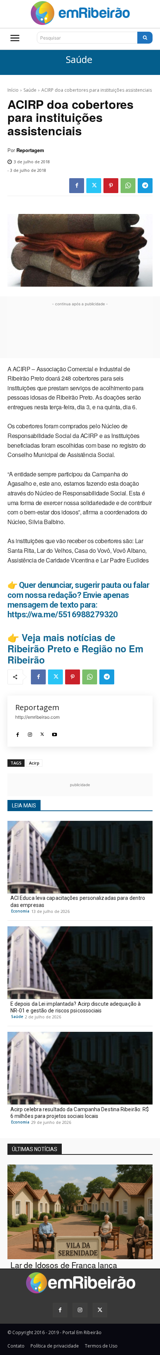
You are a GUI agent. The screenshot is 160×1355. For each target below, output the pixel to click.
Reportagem (30, 150)
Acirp (34, 763)
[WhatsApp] (128, 185)
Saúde (79, 60)
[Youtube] (54, 732)
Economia (20, 911)
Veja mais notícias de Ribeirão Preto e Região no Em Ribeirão (75, 649)
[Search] (145, 38)
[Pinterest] (110, 185)
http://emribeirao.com (37, 717)
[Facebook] (76, 185)
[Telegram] (145, 185)
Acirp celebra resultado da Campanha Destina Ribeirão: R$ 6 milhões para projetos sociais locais (79, 1112)
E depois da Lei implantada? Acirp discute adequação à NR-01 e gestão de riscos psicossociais (75, 1007)
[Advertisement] (80, 331)
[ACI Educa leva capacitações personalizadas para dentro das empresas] (80, 857)
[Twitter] (93, 185)
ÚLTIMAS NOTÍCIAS (34, 1149)
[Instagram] (30, 732)
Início (13, 90)
